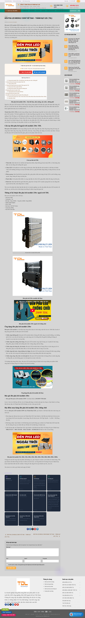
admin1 (15, 22)
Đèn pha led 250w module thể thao (14, 86)
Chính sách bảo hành (49, 586)
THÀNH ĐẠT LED (46, 616)
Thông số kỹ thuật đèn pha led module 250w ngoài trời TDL (17, 85)
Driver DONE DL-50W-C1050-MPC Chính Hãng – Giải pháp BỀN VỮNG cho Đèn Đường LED (73, 47)
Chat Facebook (7, 612)
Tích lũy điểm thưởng (8, 1)
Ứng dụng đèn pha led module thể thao (15, 91)
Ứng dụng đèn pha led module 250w (12, 90)
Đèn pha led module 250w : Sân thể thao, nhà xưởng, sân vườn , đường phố (22, 80)
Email (25, 558)
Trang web (45, 558)
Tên (7, 558)
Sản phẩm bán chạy (66, 600)
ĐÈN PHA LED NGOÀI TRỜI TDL (69, 584)
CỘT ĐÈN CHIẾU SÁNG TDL (68, 598)
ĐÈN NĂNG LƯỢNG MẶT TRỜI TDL (69, 590)
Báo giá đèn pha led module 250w (12, 93)
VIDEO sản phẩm (46, 614)
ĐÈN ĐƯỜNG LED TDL (67, 582)
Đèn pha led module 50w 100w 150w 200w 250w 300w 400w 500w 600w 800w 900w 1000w (26, 96)
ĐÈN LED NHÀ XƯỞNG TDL (68, 587)
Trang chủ (27, 614)
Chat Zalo (5, 609)
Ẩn (29, 77)
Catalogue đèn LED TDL (55, 614)
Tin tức (6, 16)
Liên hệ (40, 614)
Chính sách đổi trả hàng (17, 1)
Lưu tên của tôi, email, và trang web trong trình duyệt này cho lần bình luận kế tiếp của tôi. (26, 564)
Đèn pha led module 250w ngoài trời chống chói (17, 88)
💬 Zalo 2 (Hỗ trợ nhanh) (39, 72)
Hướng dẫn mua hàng (49, 591)
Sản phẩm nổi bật (11, 98)
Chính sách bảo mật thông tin (51, 588)
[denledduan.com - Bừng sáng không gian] (10, 6)
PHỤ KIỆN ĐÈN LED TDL (67, 595)
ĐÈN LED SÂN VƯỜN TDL (67, 592)
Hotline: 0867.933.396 (9, 615)
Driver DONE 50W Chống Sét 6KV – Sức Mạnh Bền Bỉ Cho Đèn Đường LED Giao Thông (74, 62)
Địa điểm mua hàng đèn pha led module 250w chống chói (16, 95)
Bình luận (8, 547)
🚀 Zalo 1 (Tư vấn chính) (25, 72)
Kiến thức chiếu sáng (66, 606)
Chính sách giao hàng (26, 1)
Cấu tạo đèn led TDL (11, 83)
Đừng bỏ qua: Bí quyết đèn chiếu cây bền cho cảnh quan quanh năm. (74, 68)
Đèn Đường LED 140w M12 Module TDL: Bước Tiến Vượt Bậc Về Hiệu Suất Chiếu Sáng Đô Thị (74, 40)
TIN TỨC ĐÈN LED (66, 603)
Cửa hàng (32, 614)
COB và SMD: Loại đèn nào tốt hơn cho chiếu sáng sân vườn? (73, 55)
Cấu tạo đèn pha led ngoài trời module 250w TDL (15, 82)
